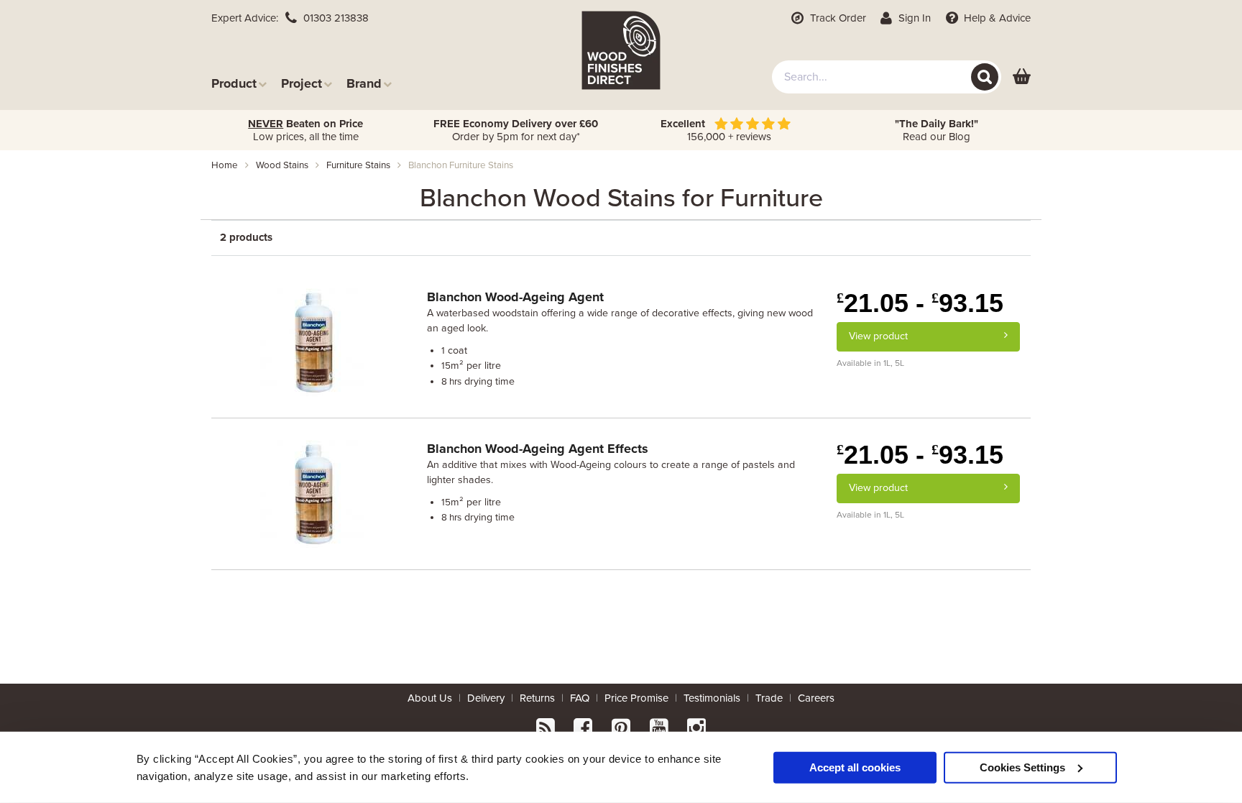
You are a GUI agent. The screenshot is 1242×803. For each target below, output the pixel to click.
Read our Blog (936, 130)
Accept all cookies (855, 767)
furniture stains (358, 165)
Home (224, 165)
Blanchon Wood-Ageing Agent (515, 297)
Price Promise (636, 698)
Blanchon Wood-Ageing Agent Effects (537, 448)
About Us (430, 698)
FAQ (579, 698)
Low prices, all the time (305, 130)
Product (234, 83)
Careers (816, 698)
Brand (364, 83)
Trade (769, 698)
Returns (537, 698)
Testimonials (712, 698)
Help (996, 18)
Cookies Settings (1022, 767)
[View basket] (1022, 77)
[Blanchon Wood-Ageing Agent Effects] (314, 492)
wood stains (282, 165)
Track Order (836, 18)
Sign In (913, 18)
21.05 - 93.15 (920, 303)
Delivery (486, 698)
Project (301, 83)
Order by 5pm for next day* (515, 130)
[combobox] (886, 76)
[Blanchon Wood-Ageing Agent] (314, 340)
